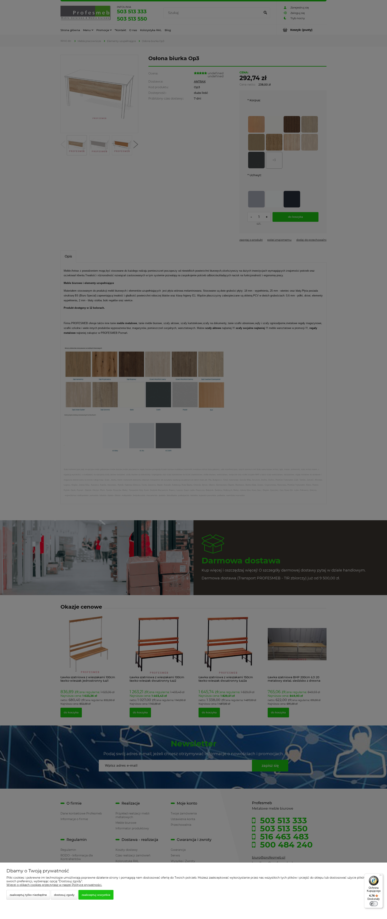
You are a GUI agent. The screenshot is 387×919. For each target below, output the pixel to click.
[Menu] (380, 876)
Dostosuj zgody (64, 894)
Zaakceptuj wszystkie (96, 894)
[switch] (374, 903)
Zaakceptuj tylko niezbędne (28, 894)
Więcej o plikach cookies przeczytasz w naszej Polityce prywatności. (54, 885)
